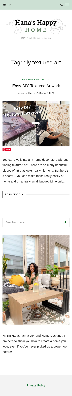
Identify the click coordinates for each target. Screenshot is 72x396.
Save (8, 149)
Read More (12, 194)
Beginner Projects (36, 79)
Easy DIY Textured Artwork (36, 86)
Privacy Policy (36, 385)
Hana (30, 93)
